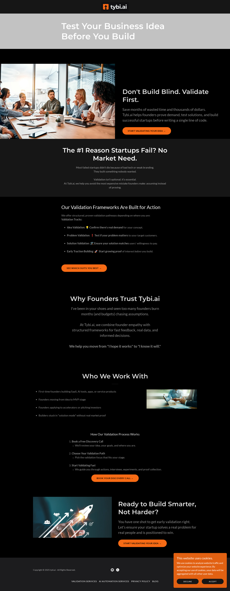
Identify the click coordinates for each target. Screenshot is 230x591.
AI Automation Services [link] (114, 581)
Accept (213, 581)
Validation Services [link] (84, 581)
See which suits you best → (84, 268)
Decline (187, 581)
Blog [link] (155, 581)
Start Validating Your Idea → (147, 131)
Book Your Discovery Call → (115, 478)
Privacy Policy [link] (140, 581)
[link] (115, 6)
